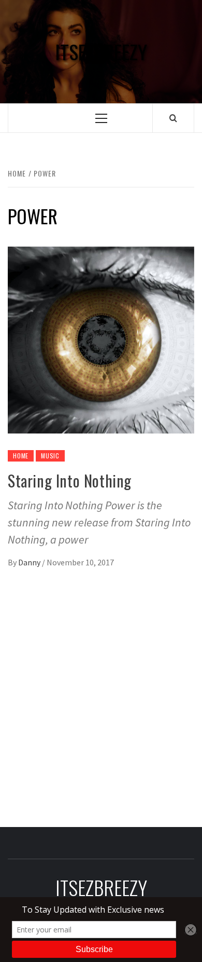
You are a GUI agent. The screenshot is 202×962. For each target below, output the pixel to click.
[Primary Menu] (101, 118)
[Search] (173, 118)
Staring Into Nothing (70, 480)
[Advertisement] (101, 692)
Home (20, 455)
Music (50, 455)
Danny (30, 562)
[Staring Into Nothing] (101, 339)
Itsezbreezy (101, 51)
